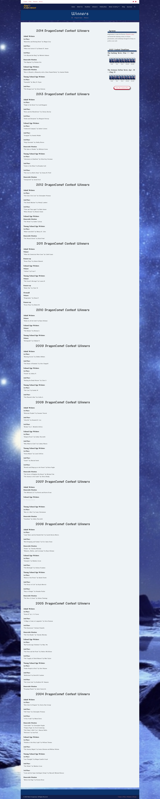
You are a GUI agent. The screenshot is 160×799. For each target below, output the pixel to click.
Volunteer (35, 1)
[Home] (72, 17)
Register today (130, 34)
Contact (25, 1)
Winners (86, 17)
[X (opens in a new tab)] (133, 2)
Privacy (41, 1)
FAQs (30, 1)
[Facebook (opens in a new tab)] (135, 2)
